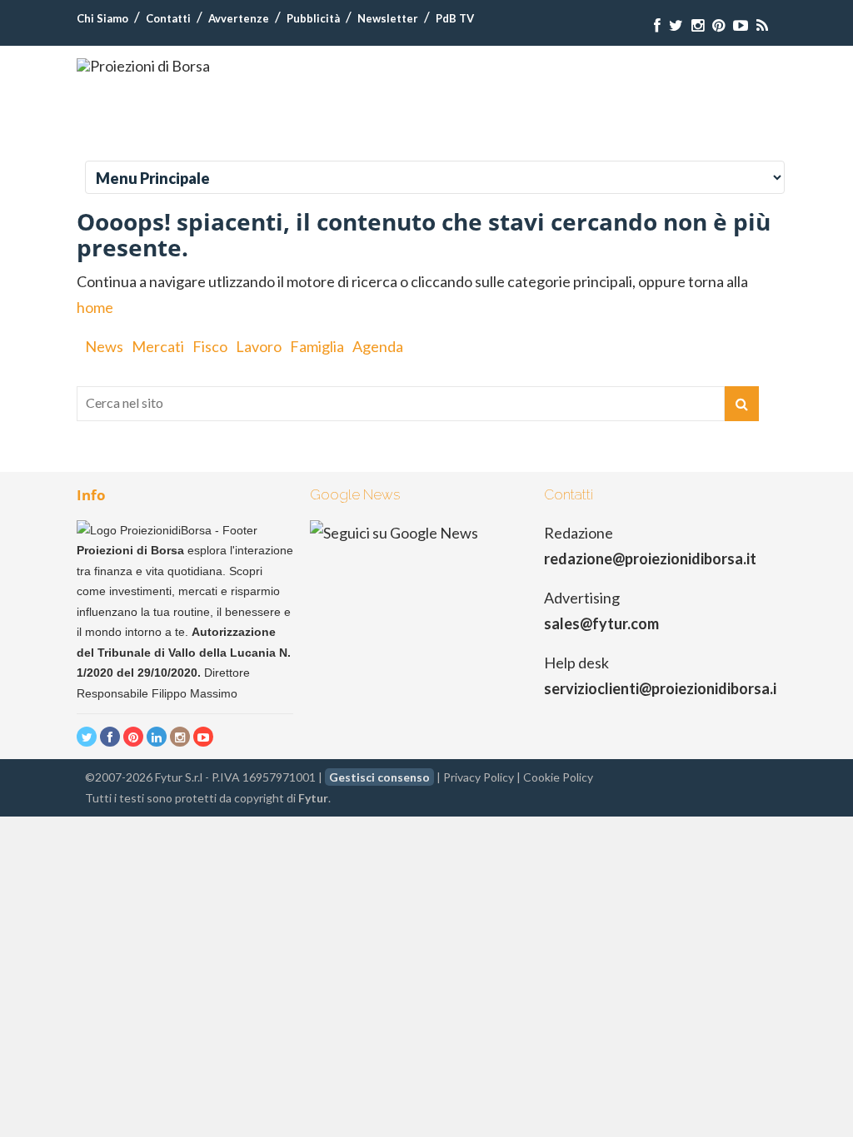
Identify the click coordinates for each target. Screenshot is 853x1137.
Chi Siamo (102, 18)
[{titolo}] (657, 25)
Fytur (313, 798)
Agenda (377, 346)
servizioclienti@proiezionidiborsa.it (663, 688)
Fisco (209, 346)
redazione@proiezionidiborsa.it (650, 558)
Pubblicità (313, 18)
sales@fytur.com (601, 623)
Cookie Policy (558, 777)
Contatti (168, 18)
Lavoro (259, 346)
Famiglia (317, 346)
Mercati (158, 346)
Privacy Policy (478, 777)
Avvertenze (238, 18)
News (104, 346)
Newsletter (387, 18)
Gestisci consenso (379, 777)
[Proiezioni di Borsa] (143, 66)
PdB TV (455, 18)
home (95, 307)
